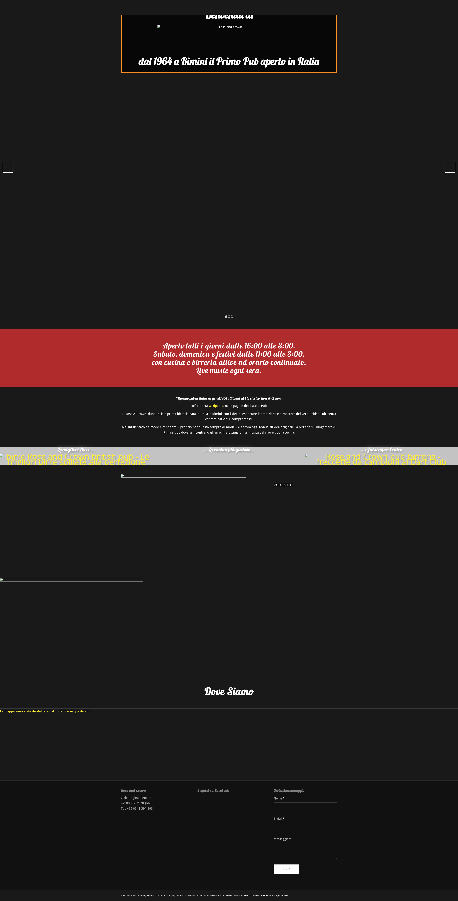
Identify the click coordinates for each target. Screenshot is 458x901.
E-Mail (279, 818)
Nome (279, 798)
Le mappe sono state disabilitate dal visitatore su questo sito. (45, 711)
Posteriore (450, 167)
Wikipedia (216, 406)
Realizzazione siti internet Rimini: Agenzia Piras (266, 895)
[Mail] (334, 894)
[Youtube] (329, 894)
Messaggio (282, 839)
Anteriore (8, 167)
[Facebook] (324, 894)
